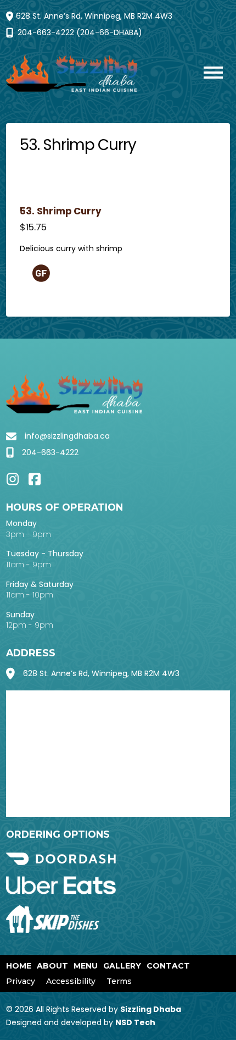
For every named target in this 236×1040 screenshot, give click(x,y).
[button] (208, 74)
